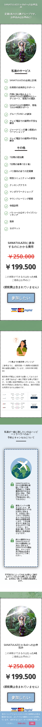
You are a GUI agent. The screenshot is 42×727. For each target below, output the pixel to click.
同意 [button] (32, 723)
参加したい (21, 297)
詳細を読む (22, 723)
